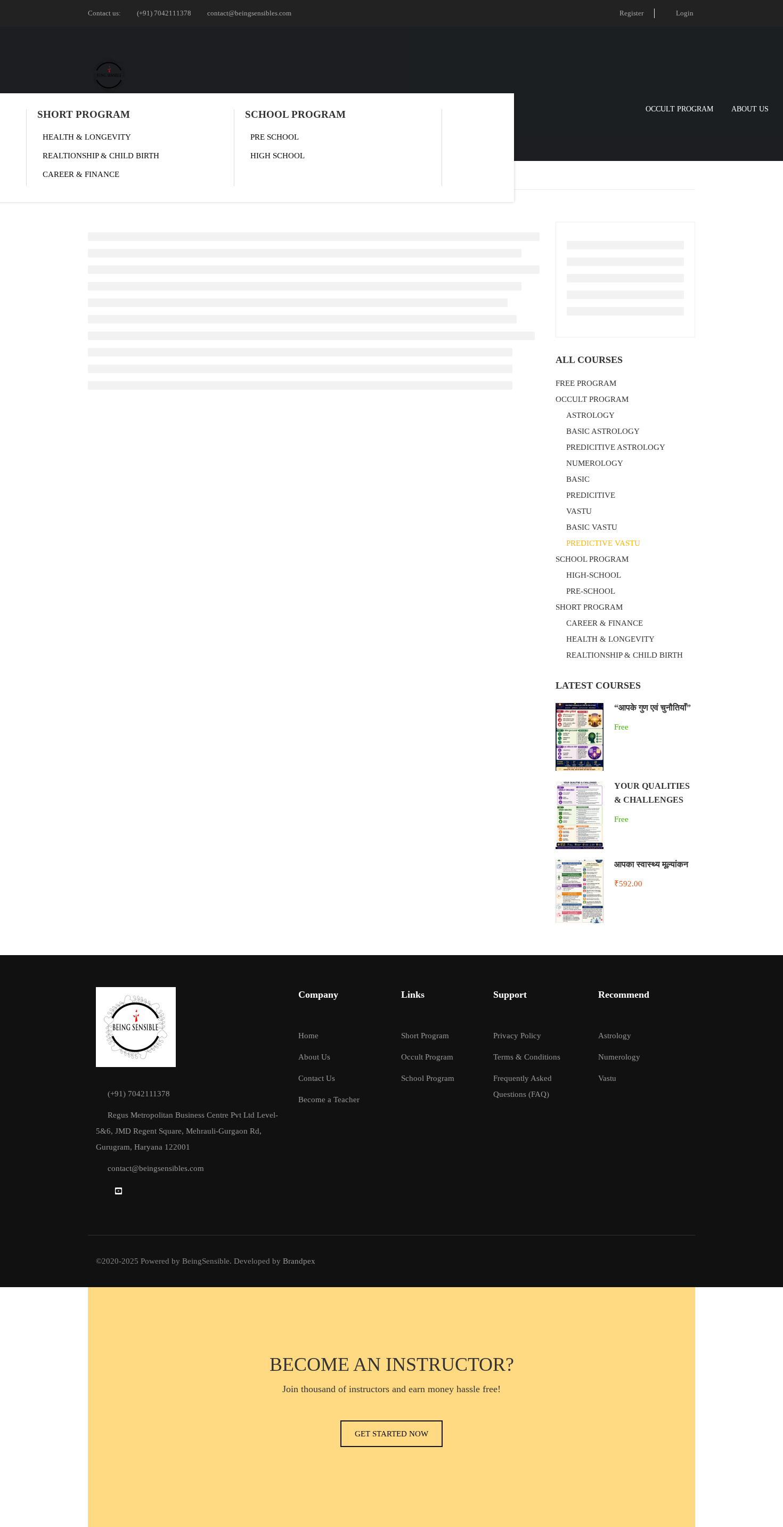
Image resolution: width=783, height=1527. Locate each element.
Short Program (425, 1035)
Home (308, 1035)
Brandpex (299, 1261)
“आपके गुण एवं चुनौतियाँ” (652, 707)
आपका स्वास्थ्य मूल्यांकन (651, 864)
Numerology (619, 1057)
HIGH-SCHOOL (593, 575)
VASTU (579, 511)
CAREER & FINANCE (81, 174)
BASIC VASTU (591, 527)
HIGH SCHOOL (277, 155)
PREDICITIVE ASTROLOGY (615, 447)
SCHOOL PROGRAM (295, 114)
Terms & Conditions (526, 1057)
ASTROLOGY (590, 415)
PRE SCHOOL (274, 137)
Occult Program (427, 1057)
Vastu (607, 1078)
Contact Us (316, 1078)
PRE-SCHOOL (590, 591)
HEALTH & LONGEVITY (87, 137)
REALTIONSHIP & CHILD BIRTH (101, 155)
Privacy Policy (517, 1035)
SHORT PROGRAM (83, 114)
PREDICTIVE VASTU (603, 543)
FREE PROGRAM (586, 383)
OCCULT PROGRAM (679, 109)
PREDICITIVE (590, 495)
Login (685, 13)
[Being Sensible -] (109, 75)
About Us (750, 109)
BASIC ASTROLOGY (603, 431)
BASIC (578, 479)
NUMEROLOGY (594, 463)
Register (631, 13)
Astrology (614, 1035)
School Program (427, 1078)
